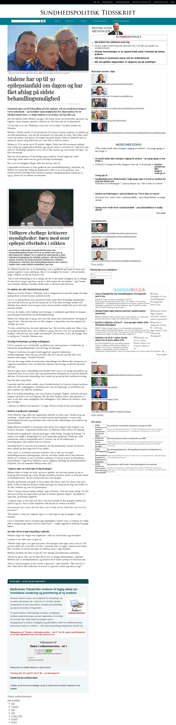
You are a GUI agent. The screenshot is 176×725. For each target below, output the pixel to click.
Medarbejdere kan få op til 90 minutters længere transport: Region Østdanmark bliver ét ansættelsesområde (128, 133)
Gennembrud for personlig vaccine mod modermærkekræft (112, 84)
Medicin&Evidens (121, 21)
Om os (96, 2)
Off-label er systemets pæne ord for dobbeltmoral (122, 58)
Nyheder (70, 21)
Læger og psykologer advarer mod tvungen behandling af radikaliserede (116, 261)
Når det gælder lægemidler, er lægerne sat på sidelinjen (125, 62)
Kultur (84, 21)
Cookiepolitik (161, 2)
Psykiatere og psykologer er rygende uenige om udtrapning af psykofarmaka (117, 108)
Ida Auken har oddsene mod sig (112, 42)
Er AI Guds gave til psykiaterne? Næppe (104, 399)
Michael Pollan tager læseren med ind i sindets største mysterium (120, 312)
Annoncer (107, 2)
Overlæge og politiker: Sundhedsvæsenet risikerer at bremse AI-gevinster (116, 375)
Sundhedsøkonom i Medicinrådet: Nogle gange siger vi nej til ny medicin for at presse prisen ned (130, 180)
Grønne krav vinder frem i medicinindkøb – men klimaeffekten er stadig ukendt (128, 208)
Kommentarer (100, 21)
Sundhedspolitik (73, 104)
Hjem (57, 21)
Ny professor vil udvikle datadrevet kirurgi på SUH (129, 426)
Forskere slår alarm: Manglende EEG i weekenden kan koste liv (113, 248)
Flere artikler (161, 213)
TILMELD (97, 282)
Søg (173, 2)
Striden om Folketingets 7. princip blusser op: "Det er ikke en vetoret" (127, 193)
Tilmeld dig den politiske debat (23, 678)
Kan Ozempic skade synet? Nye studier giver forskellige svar (112, 96)
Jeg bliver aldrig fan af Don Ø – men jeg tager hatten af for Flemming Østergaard (122, 323)
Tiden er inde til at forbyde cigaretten (104, 387)
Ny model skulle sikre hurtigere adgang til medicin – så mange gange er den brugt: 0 (130, 159)
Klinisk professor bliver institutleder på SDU (126, 438)
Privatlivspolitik (141, 2)
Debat (94, 362)
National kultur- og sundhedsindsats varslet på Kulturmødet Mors (114, 236)
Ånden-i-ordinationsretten (19, 696)
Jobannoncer (122, 2)
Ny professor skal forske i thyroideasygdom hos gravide (132, 464)
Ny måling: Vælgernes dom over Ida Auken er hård (108, 120)
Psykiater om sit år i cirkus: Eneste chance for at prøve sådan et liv (111, 338)
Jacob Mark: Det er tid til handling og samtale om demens (111, 411)
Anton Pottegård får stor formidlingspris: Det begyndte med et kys (114, 233)
